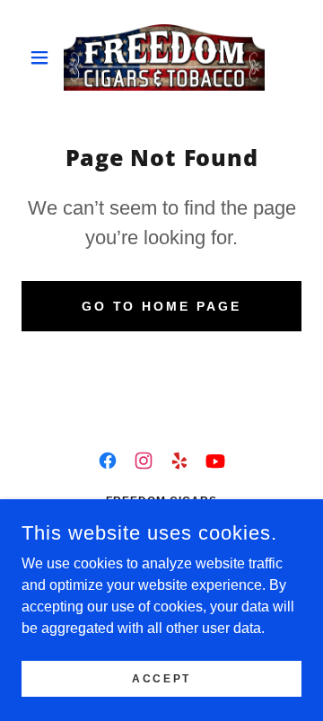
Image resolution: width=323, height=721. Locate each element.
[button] (43, 57)
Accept (161, 678)
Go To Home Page (162, 306)
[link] (161, 57)
